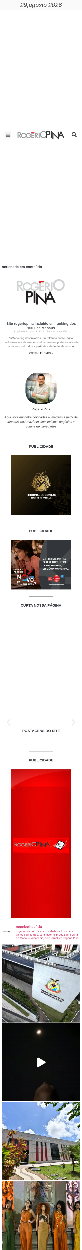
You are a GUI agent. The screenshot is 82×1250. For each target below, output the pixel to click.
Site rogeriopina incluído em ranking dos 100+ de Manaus (41, 326)
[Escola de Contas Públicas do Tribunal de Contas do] (41, 984)
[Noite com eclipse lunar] (41, 1062)
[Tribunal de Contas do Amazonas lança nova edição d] (41, 1141)
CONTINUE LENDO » (41, 353)
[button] (8, 135)
